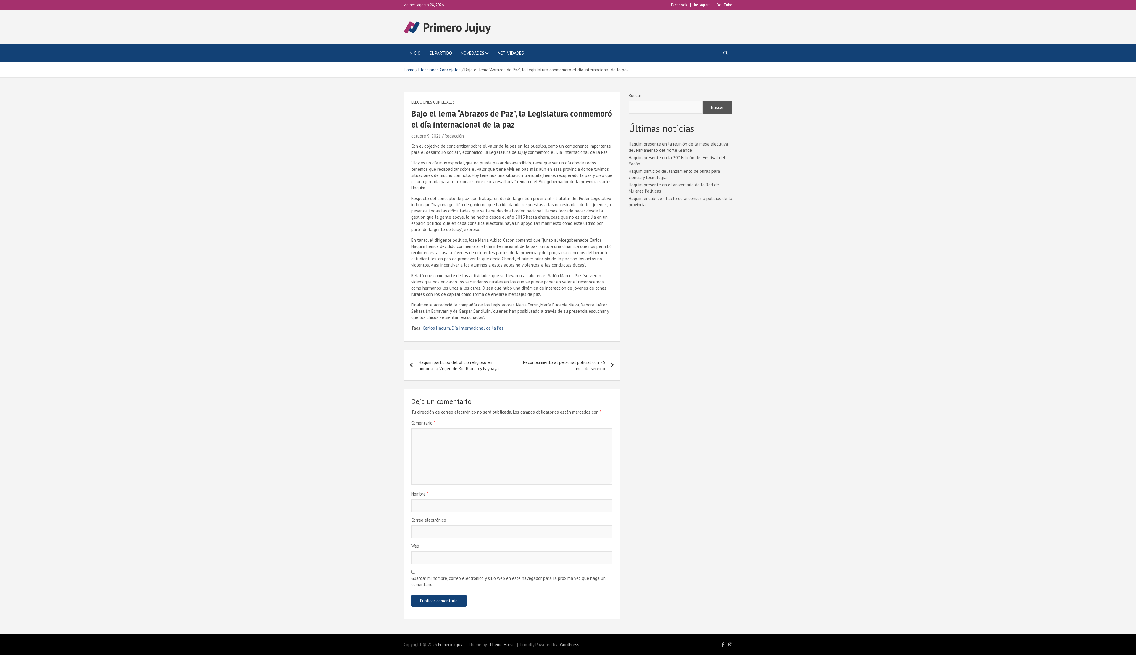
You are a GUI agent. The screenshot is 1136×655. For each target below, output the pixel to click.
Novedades (472, 53)
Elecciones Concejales (433, 102)
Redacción (454, 136)
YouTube (724, 4)
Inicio (414, 53)
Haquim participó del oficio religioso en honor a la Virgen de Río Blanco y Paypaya (459, 365)
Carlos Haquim (436, 328)
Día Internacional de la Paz (478, 328)
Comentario (423, 423)
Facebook (679, 4)
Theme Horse (502, 644)
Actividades (511, 53)
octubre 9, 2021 (426, 136)
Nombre (419, 494)
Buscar (635, 95)
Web (415, 546)
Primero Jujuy (457, 27)
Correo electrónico (430, 520)
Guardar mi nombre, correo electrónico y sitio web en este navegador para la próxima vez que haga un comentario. (508, 581)
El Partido (441, 53)
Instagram (702, 4)
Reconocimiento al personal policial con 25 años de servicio (564, 365)
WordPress (569, 644)
